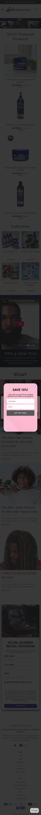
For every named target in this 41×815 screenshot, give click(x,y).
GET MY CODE (20, 413)
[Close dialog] (35, 386)
